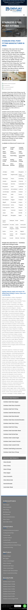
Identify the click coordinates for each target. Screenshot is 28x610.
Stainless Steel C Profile (9, 584)
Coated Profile (6, 540)
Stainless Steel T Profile (9, 581)
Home (3, 29)
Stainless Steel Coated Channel (11, 441)
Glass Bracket (7, 462)
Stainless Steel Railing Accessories (12, 448)
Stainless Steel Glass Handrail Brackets (13, 420)
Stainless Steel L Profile (9, 596)
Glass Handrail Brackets (9, 517)
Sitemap (9, 606)
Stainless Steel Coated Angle (11, 437)
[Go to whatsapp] (24, 606)
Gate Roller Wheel (8, 487)
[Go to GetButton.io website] (25, 608)
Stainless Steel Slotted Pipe (10, 434)
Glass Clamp (6, 465)
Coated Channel (7, 537)
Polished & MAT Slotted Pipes (10, 570)
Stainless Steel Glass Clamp (10, 423)
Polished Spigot (7, 556)
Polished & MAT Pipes (8, 565)
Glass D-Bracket (7, 563)
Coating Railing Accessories (10, 542)
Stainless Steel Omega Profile (10, 598)
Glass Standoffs (7, 476)
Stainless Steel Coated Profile (11, 445)
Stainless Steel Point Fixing (10, 427)
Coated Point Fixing (8, 547)
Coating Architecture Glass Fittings (12, 545)
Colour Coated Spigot (8, 561)
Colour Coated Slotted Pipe (10, 573)
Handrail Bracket (7, 483)
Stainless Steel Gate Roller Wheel (12, 430)
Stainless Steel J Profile (9, 589)
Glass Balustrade (8, 480)
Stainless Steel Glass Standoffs (11, 405)
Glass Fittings (7, 469)
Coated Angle (6, 535)
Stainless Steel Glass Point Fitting (11, 92)
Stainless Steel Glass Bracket (11, 416)
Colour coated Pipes (8, 568)
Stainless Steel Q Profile (9, 591)
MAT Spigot (6, 558)
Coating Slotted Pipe (8, 533)
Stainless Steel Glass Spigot (10, 402)
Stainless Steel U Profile (9, 586)
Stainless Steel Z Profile (9, 594)
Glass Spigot (6, 473)
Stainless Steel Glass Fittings (11, 452)
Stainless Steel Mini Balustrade (11, 412)
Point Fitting (6, 509)
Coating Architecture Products (11, 530)
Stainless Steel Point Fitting (10, 409)
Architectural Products (12, 29)
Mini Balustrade (7, 512)
